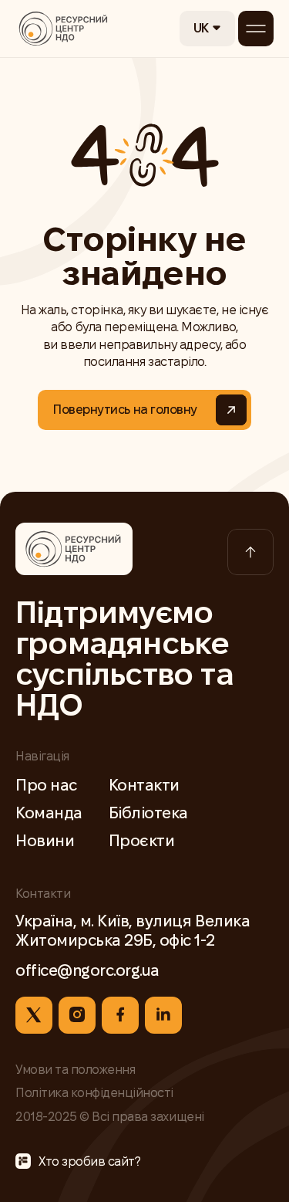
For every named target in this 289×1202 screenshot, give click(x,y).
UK (201, 28)
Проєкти (142, 840)
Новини (44, 840)
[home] (64, 28)
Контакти (144, 785)
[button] (207, 28)
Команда (48, 812)
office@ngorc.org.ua (87, 970)
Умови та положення (75, 1069)
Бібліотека (148, 812)
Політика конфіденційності (94, 1092)
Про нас (46, 785)
